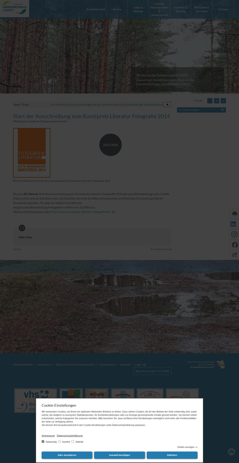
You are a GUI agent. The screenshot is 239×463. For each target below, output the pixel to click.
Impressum (48, 435)
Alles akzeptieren (67, 455)
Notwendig (51, 442)
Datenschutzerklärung (70, 435)
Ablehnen (172, 455)
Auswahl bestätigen (119, 455)
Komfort (66, 442)
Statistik (79, 442)
